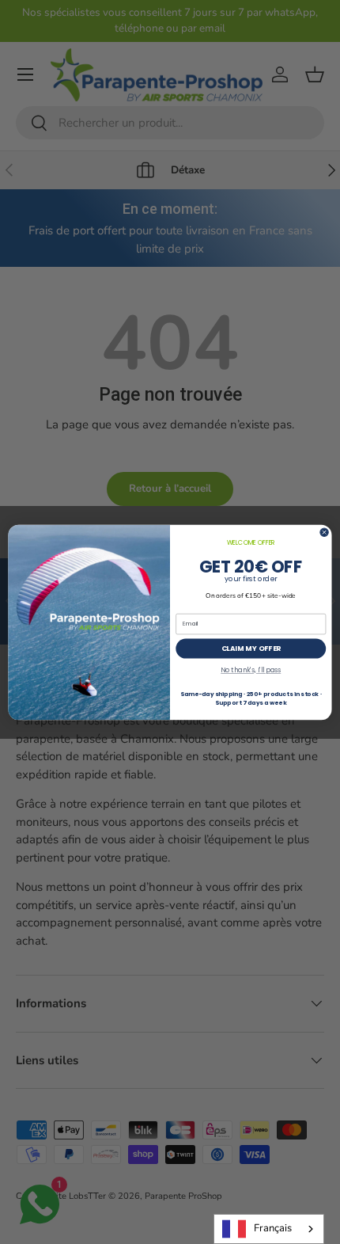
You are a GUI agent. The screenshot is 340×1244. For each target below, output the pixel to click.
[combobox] (268, 1229)
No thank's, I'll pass (251, 670)
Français (273, 1228)
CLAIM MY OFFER (251, 648)
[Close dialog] (324, 531)
